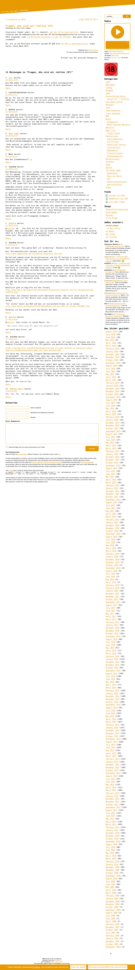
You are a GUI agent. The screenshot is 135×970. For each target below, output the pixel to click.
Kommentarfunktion (87, 462)
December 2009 (112, 867)
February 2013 (112, 759)
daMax (106, 257)
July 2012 (110, 779)
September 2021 (113, 500)
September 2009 (113, 876)
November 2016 (112, 631)
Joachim (10, 228)
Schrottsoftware (115, 153)
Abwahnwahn (112, 173)
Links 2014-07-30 (87, 19)
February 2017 (112, 622)
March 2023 (111, 448)
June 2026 (110, 337)
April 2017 (111, 616)
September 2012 (113, 773)
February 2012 (112, 793)
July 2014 (110, 711)
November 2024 (112, 391)
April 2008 (111, 921)
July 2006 (110, 933)
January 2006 (112, 938)
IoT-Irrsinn (113, 142)
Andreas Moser (16, 389)
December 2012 (112, 765)
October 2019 (112, 565)
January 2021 (112, 522)
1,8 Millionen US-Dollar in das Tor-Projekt (49, 37)
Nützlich (110, 128)
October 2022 (112, 463)
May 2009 (110, 887)
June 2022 (110, 474)
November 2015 (112, 665)
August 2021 (111, 502)
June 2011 (110, 816)
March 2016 (111, 653)
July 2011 (110, 813)
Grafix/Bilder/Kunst (116, 96)
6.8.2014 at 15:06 (11, 391)
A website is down (17, 19)
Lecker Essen (113, 133)
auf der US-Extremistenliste (64, 32)
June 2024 (110, 406)
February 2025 (112, 383)
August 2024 (111, 400)
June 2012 (110, 782)
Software (110, 162)
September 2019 (113, 568)
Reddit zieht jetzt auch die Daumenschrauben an (116, 294)
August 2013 (111, 742)
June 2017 (110, 611)
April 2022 (111, 480)
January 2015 (112, 693)
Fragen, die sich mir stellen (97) (29, 25)
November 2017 (112, 597)
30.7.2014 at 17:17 (11, 95)
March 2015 (111, 688)
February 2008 (112, 924)
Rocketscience (112, 159)
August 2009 (111, 879)
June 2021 (110, 508)
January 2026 (112, 351)
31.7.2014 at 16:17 (11, 339)
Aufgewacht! (113, 122)
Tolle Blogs (111, 218)
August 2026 (111, 331)
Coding (109, 88)
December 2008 (112, 901)
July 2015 (110, 676)
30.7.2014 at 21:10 (11, 135)
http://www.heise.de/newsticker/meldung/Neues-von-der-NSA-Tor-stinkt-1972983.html (48, 306)
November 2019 (112, 562)
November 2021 (112, 494)
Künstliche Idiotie (116, 145)
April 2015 (111, 685)
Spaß (108, 165)
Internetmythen (113, 110)
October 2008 (112, 907)
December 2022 (112, 457)
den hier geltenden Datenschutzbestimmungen (46, 462)
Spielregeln (111, 212)
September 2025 (113, 363)
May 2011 (110, 819)
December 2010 (112, 833)
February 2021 (112, 520)
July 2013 (110, 745)
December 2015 (112, 662)
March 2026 (111, 346)
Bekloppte (110, 85)
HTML (11, 470)
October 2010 (112, 839)
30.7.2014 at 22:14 (11, 156)
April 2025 (111, 377)
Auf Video (110, 234)
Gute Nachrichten (114, 102)
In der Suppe (112, 226)
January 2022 (112, 488)
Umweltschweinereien (117, 182)
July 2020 (110, 539)
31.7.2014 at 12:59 (11, 225)
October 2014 (112, 702)
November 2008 (112, 904)
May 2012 (110, 785)
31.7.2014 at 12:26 (11, 169)
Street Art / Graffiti (118, 99)
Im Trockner (111, 237)
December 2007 (112, 927)
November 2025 (112, 357)
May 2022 (110, 477)
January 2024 (112, 420)
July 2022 (110, 471)
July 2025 (110, 369)
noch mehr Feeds (116, 202)
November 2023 (112, 425)
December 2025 (112, 354)
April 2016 (111, 651)
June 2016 (110, 645)
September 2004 (113, 947)
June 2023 (110, 440)
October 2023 (112, 428)
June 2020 (110, 542)
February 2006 (112, 936)
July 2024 (110, 403)
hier (59, 454)
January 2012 (112, 796)
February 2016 (112, 656)
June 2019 (110, 577)
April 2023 (111, 445)
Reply (8, 88)
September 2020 (113, 534)
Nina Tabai (14, 133)
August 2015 (111, 673)
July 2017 (110, 608)
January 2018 (112, 591)
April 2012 (111, 787)
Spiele (109, 168)
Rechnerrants (112, 136)
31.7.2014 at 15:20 (11, 319)
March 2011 (111, 824)
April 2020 (111, 548)
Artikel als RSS (116, 195)
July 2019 (110, 574)
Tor (37, 32)
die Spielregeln (22, 454)
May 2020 (110, 545)
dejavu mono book (56, 962)
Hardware (110, 105)
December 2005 (112, 941)
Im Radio (110, 231)
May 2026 (110, 340)
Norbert (107, 280)
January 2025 (112, 386)
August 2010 (111, 844)
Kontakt (109, 215)
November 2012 (112, 767)
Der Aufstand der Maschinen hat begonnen (115, 315)
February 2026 (112, 349)
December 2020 (112, 525)
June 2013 (110, 747)
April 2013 (111, 753)
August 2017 (111, 605)
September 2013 (113, 739)
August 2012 (111, 776)
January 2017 (112, 625)
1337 (108, 82)
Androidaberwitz (115, 139)
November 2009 (112, 870)
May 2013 (110, 750)
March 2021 (111, 517)
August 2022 (111, 468)
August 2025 (111, 366)
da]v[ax (12, 223)
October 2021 (112, 497)
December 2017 (112, 594)
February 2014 (112, 725)
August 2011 (111, 810)
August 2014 (111, 708)
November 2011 (112, 802)
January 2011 (112, 830)
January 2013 (112, 762)
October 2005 (112, 944)
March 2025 (111, 380)
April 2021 (111, 514)
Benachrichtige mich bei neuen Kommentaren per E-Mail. (26, 447)
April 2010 (111, 856)
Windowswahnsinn (115, 156)
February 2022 (112, 485)
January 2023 (112, 454)
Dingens (109, 91)
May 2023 (110, 443)
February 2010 (112, 861)
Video (108, 187)
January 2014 (112, 728)
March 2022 (111, 483)
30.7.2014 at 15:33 (11, 80)
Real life (110, 130)
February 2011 (112, 827)
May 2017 (110, 614)
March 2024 (111, 414)
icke (108, 108)
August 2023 (111, 434)
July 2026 (110, 334)
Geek (108, 93)
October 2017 (112, 599)
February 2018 (112, 588)
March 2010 (111, 859)
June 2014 (110, 713)
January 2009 (112, 899)
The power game (113, 170)
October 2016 (112, 633)
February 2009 (112, 896)
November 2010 (112, 836)
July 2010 (110, 847)
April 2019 (111, 582)
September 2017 (113, 602)
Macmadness (112, 150)
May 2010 (110, 853)
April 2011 (111, 822)
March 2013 (111, 756)
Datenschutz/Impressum (117, 209)
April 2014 (111, 719)
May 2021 (110, 511)
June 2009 (110, 884)
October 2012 (112, 770)
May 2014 (110, 716)
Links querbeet (113, 113)
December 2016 (112, 628)
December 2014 (112, 696)
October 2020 (112, 531)
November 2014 (112, 699)
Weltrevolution (114, 185)
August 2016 (111, 639)
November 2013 (112, 733)
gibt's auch (115, 55)
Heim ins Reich (93, 50)
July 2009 (110, 881)
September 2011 (113, 807)
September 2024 (113, 397)
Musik (108, 119)
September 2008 (113, 910)
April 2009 (111, 890)
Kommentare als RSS (118, 199)
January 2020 (112, 557)
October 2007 (112, 930)
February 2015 (112, 691)
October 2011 (112, 805)
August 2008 (111, 913)
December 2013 (112, 730)
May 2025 (110, 374)
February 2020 (112, 554)
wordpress (57, 960)
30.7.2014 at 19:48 (11, 112)
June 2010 (110, 850)
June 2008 (110, 919)
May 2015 (110, 682)
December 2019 (112, 559)
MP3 (107, 116)
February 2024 (112, 417)
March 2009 (111, 893)
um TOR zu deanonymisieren (74, 44)
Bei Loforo (115, 228)
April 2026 (111, 343)
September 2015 (113, 671)
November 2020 (112, 528)
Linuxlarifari (114, 148)
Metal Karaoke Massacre (118, 125)
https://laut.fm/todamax (116, 51)
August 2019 (111, 571)
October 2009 (112, 873)
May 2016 (110, 648)
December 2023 (112, 423)
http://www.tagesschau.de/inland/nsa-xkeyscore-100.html (34, 254)
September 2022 (113, 465)
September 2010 (113, 841)
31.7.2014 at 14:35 (11, 245)
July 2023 (110, 437)
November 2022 (112, 460)
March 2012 (111, 790)
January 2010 (112, 864)
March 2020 (111, 551)
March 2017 (111, 619)
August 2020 (111, 537)
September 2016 (113, 636)
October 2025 (112, 360)
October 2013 (112, 736)
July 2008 (110, 916)
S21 (108, 179)
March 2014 (111, 722)
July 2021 (110, 505)
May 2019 (110, 579)
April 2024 (111, 411)
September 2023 (113, 431)
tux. (11, 78)
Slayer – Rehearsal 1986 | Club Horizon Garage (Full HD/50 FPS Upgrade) (117, 259)
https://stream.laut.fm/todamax (119, 53)
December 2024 (112, 389)
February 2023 (112, 451)
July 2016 (110, 642)
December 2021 (112, 491)
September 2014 (113, 705)
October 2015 (112, 668)
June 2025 (110, 371)
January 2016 (112, 659)
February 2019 (112, 585)
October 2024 (112, 394)
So (31, 159)
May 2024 (110, 408)
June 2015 (110, 679)
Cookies (36, 967)
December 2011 (112, 799)
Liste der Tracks (115, 57)
